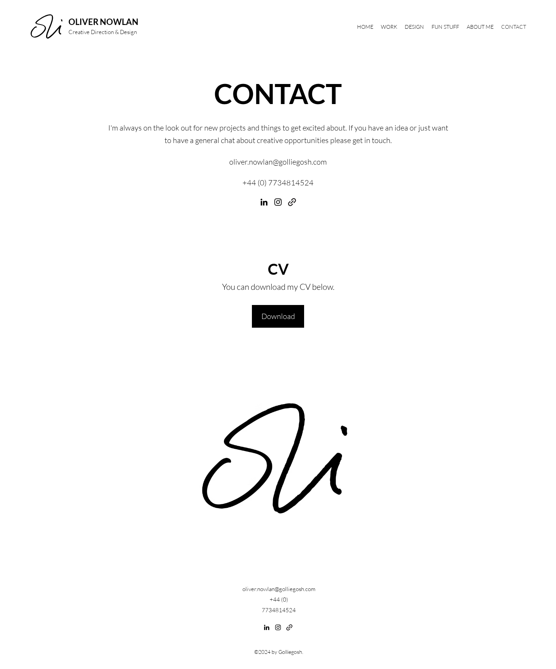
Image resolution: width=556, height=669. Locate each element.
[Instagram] (278, 202)
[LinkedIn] (264, 202)
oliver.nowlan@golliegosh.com (278, 161)
